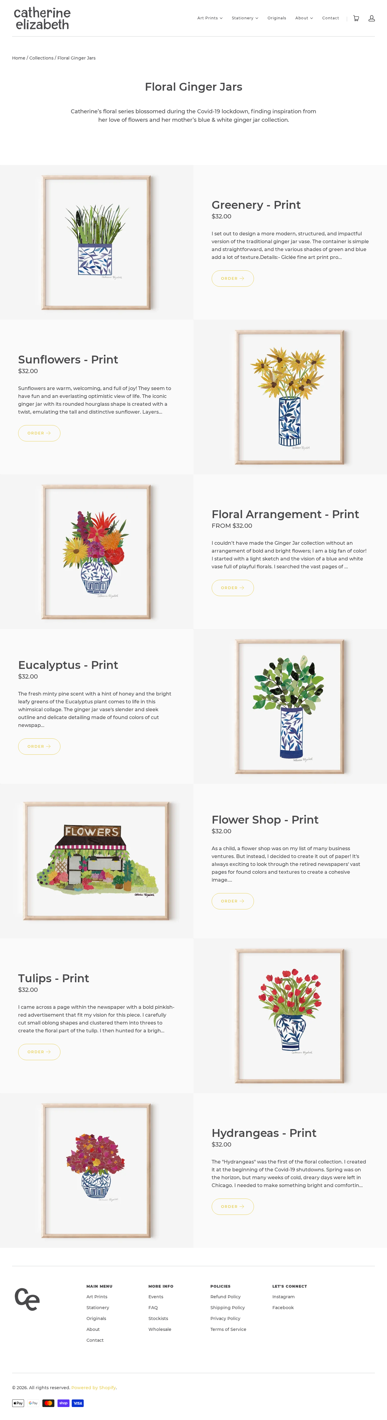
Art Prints (207, 17)
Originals (277, 18)
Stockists (158, 1318)
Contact (330, 18)
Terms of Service (228, 1329)
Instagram (283, 1296)
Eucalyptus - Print (68, 665)
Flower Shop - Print (265, 819)
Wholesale (159, 1329)
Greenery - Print (256, 204)
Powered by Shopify (93, 1387)
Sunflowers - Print (68, 359)
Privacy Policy (225, 1318)
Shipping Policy (227, 1307)
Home (18, 58)
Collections (41, 58)
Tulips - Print (53, 978)
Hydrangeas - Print (264, 1133)
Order (230, 278)
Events (155, 1296)
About (301, 17)
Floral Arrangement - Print (285, 514)
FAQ (153, 1307)
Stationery (243, 17)
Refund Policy (225, 1296)
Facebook (283, 1307)
